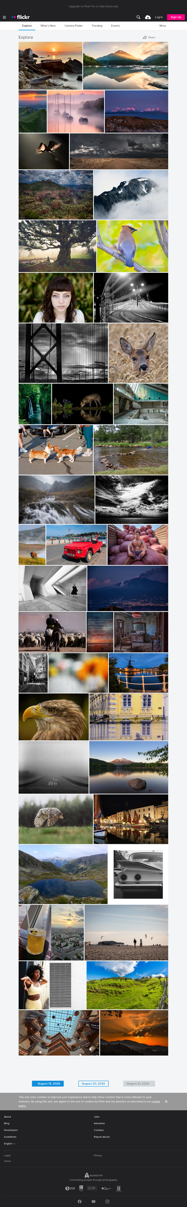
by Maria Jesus (108, 1053)
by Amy (22, 562)
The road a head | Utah (85, 163)
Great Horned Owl (31, 838)
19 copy (24, 1003)
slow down (26, 787)
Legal (7, 1155)
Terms (7, 1161)
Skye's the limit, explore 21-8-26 (39, 518)
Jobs (97, 1116)
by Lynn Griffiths (61, 421)
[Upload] (148, 17)
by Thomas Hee (24, 421)
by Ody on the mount (106, 521)
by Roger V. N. (122, 650)
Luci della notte (104, 316)
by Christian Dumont (23, 690)
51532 (119, 646)
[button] (67, 86)
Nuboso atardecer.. (113, 1049)
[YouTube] (93, 1201)
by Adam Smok (26, 269)
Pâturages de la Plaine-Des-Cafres (108, 1003)
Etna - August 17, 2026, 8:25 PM (108, 605)
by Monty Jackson (27, 217)
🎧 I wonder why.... (31, 734)
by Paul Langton (27, 521)
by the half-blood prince (30, 472)
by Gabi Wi (96, 738)
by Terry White (101, 472)
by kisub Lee (55, 690)
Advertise (99, 1123)
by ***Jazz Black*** (29, 738)
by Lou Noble (25, 320)
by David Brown (113, 130)
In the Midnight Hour (118, 126)
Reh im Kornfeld (119, 377)
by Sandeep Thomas (99, 791)
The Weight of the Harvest (125, 559)
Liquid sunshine (29, 954)
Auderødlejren (123, 418)
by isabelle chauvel (28, 901)
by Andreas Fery (117, 380)
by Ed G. (99, 217)
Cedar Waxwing (107, 266)
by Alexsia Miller (24, 1007)
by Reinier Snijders (79, 167)
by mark (98, 841)
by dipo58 (114, 690)
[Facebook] (79, 1201)
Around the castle (101, 734)
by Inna (23, 958)
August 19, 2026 (49, 1083)
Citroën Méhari (56, 559)
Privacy (98, 1155)
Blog (6, 1123)
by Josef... (24, 650)
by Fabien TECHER (96, 1007)
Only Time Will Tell (95, 83)
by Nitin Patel (104, 269)
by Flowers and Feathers (30, 841)
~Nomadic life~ (28, 646)
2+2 (112, 898)
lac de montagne (30, 898)
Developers (11, 1130)
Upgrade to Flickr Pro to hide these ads (93, 6)
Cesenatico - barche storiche (112, 838)
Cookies (99, 1130)
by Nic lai (24, 1053)
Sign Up (176, 17)
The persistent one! (106, 468)
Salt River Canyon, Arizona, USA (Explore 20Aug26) (45, 213)
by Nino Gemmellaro (97, 608)
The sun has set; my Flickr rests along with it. (90, 646)
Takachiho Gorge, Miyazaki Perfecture (24, 418)
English (8, 1143)
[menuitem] (138, 17)
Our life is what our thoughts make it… (113, 787)
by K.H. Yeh (56, 1007)
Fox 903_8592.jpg (64, 418)
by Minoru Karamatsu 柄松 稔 (33, 380)
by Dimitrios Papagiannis (120, 901)
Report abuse (102, 1136)
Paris (23, 687)
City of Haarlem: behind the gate (128, 687)
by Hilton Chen (115, 562)
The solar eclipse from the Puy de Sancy (22, 126)
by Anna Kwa (90, 87)
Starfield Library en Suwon (35, 1049)
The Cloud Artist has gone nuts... (116, 518)
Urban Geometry (58, 1003)
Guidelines (10, 1136)
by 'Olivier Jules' (27, 87)
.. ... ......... (54, 687)
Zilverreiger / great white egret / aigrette (33, 163)
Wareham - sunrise (60, 126)
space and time (29, 605)
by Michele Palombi (103, 320)
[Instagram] (107, 1201)
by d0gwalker (26, 608)
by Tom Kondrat (27, 791)
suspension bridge (30, 376)
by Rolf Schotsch (93, 958)
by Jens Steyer (90, 650)
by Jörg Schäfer (54, 562)
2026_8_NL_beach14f (99, 954)
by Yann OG (22, 130)
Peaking (100, 213)
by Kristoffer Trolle (123, 421)
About (7, 1116)
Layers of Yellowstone (22, 559)
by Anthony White (57, 130)
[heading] (21, 17)
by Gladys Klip (26, 167)
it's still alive (27, 266)
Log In (159, 17)
